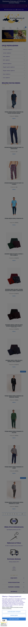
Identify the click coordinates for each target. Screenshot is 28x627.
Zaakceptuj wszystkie (14, 619)
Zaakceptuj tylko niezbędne (14, 611)
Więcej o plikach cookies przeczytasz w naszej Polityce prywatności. (12, 608)
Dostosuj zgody (14, 615)
